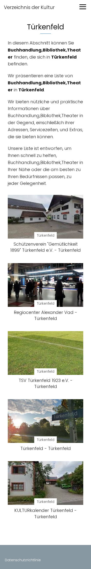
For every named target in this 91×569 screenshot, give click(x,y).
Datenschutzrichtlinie (23, 560)
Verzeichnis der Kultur (29, 7)
